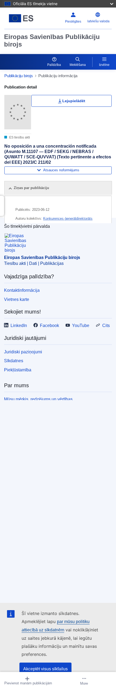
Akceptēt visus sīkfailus (45, 669)
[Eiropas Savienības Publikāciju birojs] (23, 18)
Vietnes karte (16, 299)
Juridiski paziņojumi (23, 352)
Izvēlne (104, 65)
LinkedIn (19, 325)
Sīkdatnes (13, 360)
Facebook (49, 325)
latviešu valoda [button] (98, 21)
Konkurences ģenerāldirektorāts (68, 218)
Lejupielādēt (73, 101)
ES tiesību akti (19, 137)
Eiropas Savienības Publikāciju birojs (52, 40)
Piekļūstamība (17, 370)
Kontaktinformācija (22, 290)
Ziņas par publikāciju (31, 188)
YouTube (80, 325)
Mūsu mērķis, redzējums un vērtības (38, 399)
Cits (106, 325)
